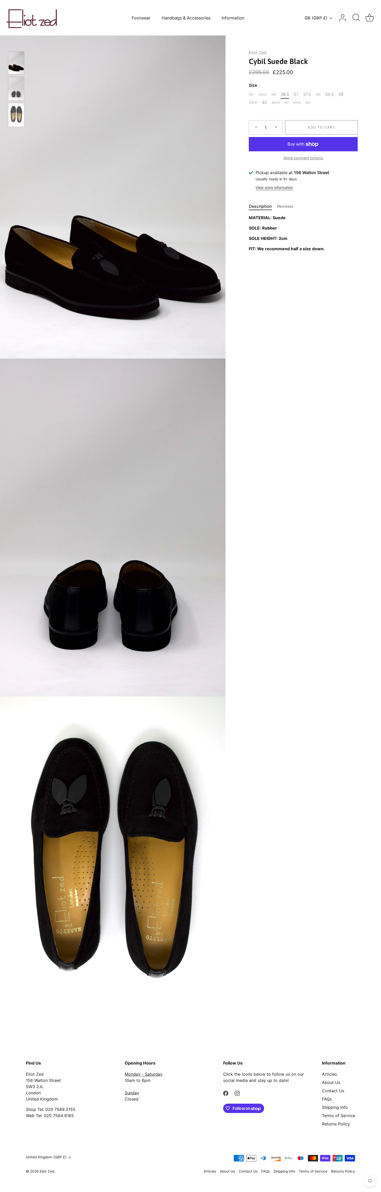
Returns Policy (336, 1123)
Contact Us (333, 1090)
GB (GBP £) (316, 17)
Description (260, 206)
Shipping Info (335, 1107)
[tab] (263, 206)
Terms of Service (338, 1115)
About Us (331, 1082)
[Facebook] (225, 1092)
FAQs (327, 1099)
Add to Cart (321, 127)
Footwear (141, 17)
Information (233, 17)
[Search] (356, 18)
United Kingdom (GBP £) (46, 1157)
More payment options (303, 158)
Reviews (285, 206)
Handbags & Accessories (186, 17)
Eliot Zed (257, 52)
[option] (16, 63)
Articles (329, 1074)
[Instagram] (237, 1092)
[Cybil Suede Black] (16, 62)
